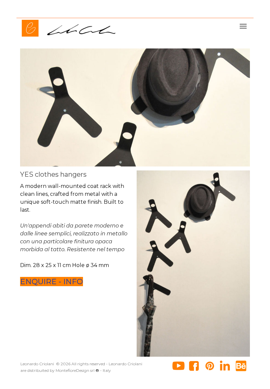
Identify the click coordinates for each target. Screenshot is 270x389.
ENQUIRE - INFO (51, 281)
